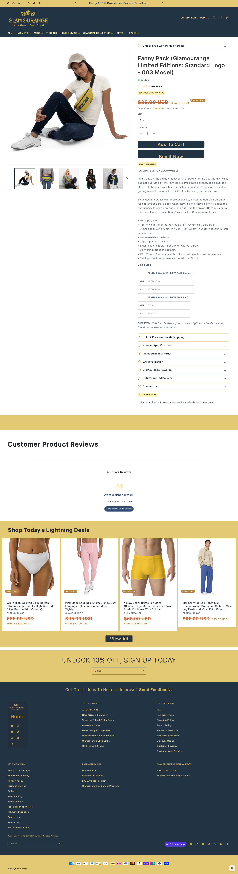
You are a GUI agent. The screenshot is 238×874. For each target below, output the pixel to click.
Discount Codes (165, 741)
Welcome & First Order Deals (98, 720)
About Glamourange (19, 770)
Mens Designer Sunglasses (97, 730)
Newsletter (14, 822)
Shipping (157, 108)
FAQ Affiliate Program (94, 781)
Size (140, 113)
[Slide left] (11, 179)
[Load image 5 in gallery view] (113, 178)
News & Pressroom (167, 770)
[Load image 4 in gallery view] (91, 178)
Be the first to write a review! (119, 509)
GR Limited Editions (93, 746)
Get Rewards (89, 770)
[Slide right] (127, 179)
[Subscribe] (143, 670)
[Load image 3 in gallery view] (69, 178)
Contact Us (14, 817)
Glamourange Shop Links (96, 741)
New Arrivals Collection (95, 715)
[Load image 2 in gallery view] (46, 178)
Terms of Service (17, 786)
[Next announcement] (163, 3)
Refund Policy (15, 801)
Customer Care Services (170, 751)
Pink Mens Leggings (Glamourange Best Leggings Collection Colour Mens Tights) (91, 606)
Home (18, 716)
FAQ (159, 709)
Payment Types (165, 715)
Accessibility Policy (18, 775)
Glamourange (21, 869)
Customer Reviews (167, 746)
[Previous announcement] (75, 3)
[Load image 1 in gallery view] (24, 178)
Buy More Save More (168, 735)
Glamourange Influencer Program (100, 786)
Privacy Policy (15, 781)
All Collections (90, 709)
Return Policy (164, 725)
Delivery (12, 791)
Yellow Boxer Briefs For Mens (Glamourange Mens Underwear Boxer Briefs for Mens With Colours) (148, 606)
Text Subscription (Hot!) (21, 806)
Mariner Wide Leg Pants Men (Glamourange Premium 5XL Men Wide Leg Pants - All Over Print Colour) (207, 606)
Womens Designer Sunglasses (98, 735)
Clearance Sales (91, 725)
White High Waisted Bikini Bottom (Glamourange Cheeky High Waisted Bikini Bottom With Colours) (30, 606)
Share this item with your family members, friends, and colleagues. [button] (177, 402)
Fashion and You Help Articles (173, 775)
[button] (11, 33)
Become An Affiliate (93, 775)
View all (119, 639)
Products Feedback (167, 730)
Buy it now (171, 156)
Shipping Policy (165, 720)
